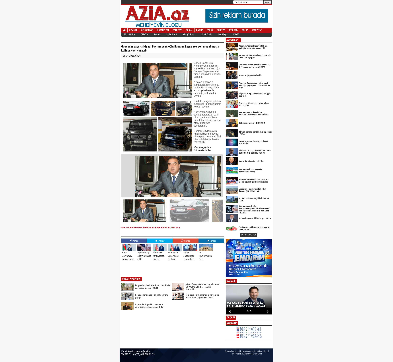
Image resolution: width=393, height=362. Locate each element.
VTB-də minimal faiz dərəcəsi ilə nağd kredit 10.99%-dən (150, 227)
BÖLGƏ (245, 30)
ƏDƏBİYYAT (257, 30)
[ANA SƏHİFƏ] (124, 30)
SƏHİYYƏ (221, 30)
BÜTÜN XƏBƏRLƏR (248, 235)
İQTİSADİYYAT (147, 30)
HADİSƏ (199, 30)
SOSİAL (189, 30)
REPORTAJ (233, 30)
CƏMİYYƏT (177, 30)
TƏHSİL (210, 30)
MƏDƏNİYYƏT (163, 30)
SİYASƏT (133, 30)
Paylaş (135, 241)
